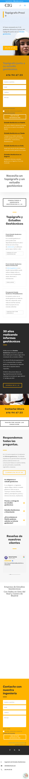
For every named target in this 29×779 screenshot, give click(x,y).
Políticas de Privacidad (9, 113)
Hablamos (10, 282)
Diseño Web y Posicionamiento (17, 743)
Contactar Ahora (14, 409)
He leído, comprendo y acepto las (12, 112)
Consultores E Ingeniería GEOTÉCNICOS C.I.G (14, 202)
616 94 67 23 (10, 48)
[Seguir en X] (15, 750)
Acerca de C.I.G (12, 385)
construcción (10, 247)
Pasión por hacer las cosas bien (14, 423)
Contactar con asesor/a (12, 312)
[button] (25, 775)
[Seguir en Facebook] (10, 750)
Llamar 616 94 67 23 (14, 472)
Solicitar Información (14, 116)
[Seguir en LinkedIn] (19, 750)
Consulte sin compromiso (12, 253)
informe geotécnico (12, 268)
